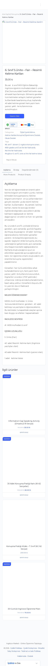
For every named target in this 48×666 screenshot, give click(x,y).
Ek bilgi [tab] (16, 170)
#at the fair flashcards (13, 151)
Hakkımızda (21, 656)
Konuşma (15, 14)
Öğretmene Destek (32, 135)
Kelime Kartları (10, 135)
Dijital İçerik (24, 132)
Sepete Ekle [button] (24, 432)
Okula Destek (10, 138)
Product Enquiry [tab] (24, 175)
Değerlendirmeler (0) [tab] (30, 170)
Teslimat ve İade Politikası (31, 651)
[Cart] (43, 4)
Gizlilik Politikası (16, 648)
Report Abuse (11, 160)
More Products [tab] (9, 175)
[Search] (38, 4)
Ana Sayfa (6, 14)
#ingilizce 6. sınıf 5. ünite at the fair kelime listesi (23, 154)
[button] (42, 24)
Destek (30, 656)
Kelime (32, 132)
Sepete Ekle (14, 116)
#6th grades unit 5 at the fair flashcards (20, 148)
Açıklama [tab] (6, 170)
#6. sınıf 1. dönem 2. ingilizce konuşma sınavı (22, 145)
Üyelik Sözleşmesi (30, 648)
